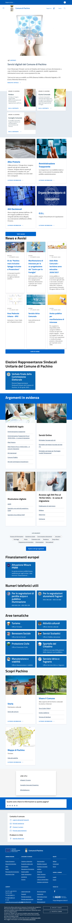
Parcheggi (16, 539)
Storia (10, 703)
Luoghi (54, 877)
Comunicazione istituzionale (44, 536)
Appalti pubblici (25, 872)
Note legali (39, 899)
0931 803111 (11, 895)
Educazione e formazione (27, 869)
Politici (7, 869)
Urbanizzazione (39, 542)
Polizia (25, 539)
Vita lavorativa (40, 861)
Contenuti (13, 60)
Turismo (23, 880)
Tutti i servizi (21, 234)
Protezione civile (36, 539)
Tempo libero (55, 539)
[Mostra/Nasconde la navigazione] (3, 8)
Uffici (6, 867)
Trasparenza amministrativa (26, 542)
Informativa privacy (42, 897)
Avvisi (54, 867)
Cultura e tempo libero (42, 880)
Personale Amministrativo (12, 872)
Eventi (54, 880)
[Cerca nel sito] (65, 8)
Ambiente (39, 872)
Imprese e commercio (42, 882)
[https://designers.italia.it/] (60, 897)
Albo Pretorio (14, 162)
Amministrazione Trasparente (47, 165)
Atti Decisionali (15, 209)
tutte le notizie (34, 351)
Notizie (54, 861)
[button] (10, 2)
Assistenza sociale (30, 536)
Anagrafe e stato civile (27, 864)
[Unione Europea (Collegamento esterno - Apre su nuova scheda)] (13, 850)
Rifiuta (57, 908)
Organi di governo (9, 861)
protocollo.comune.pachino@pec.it (14, 902)
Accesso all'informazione (16, 536)
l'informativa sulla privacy (28, 919)
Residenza (46, 539)
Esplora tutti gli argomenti (36, 549)
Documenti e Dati (9, 874)
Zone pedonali (49, 542)
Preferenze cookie (35, 918)
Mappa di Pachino (16, 750)
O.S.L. (41, 213)
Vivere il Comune (47, 698)
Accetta (57, 911)
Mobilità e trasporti (42, 864)
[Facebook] (53, 8)
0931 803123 (11, 898)
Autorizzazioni (24, 867)
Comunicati (56, 864)
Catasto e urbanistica (26, 861)
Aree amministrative (10, 864)
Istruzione (57, 536)
